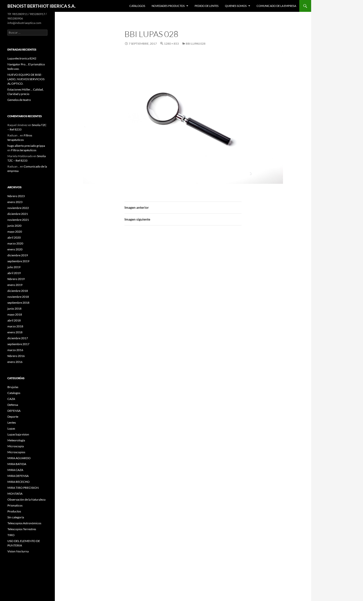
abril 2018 (14, 320)
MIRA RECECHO (18, 482)
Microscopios (16, 452)
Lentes (11, 422)
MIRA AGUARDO (19, 458)
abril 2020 (14, 237)
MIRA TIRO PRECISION (23, 487)
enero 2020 (14, 249)
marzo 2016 (15, 350)
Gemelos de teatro (19, 100)
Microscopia (15, 446)
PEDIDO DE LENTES (207, 5)
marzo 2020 (15, 243)
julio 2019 (13, 267)
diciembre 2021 (17, 214)
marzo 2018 (15, 326)
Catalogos (137, 5)
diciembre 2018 (17, 291)
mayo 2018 (14, 314)
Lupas (11, 428)
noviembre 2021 (18, 220)
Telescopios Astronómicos (24, 523)
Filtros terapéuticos (23, 150)
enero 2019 (14, 285)
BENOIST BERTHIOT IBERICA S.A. (41, 6)
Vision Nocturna (18, 551)
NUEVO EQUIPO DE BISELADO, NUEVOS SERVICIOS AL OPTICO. (25, 79)
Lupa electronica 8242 (21, 58)
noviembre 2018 (18, 297)
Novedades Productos (168, 5)
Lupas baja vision (18, 434)
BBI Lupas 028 (195, 43)
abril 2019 (14, 273)
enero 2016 (14, 362)
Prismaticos (14, 505)
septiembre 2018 (18, 302)
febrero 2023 (16, 196)
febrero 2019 (16, 279)
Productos (14, 511)
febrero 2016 (16, 356)
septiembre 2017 (18, 344)
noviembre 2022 (18, 208)
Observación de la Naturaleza (26, 499)
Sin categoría (15, 517)
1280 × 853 (171, 43)
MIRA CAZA (15, 470)
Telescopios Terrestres (21, 529)
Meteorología (16, 440)
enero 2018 (14, 332)
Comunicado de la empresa (276, 5)
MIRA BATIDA (16, 464)
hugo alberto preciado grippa (26, 146)
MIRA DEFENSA (18, 476)
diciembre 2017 (17, 338)
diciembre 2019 (17, 255)
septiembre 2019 (18, 261)
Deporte (12, 416)
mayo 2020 (14, 231)
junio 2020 (14, 225)
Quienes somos (236, 5)
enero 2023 (14, 202)
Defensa (12, 405)
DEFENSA (13, 411)
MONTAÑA (14, 493)
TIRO (11, 535)
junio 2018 (14, 308)
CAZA (11, 399)
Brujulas (12, 387)
